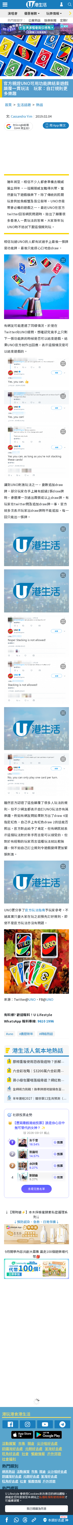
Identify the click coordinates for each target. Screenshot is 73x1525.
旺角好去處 (10, 1453)
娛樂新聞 (50, 20)
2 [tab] (31, 25)
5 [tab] (44, 25)
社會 (25, 1453)
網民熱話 (8, 1471)
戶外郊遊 (54, 1453)
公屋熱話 (34, 20)
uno (10, 1034)
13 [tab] (37, 34)
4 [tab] (40, 25)
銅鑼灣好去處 (12, 1448)
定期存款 (66, 20)
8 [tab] (31, 29)
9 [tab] (35, 29)
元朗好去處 (33, 1448)
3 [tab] (35, 25)
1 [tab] (27, 25)
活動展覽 (9, 1443)
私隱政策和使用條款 (52, 1497)
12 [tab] (48, 29)
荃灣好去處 (53, 1448)
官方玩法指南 (35, 910)
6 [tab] (48, 25)
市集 (21, 1443)
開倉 (31, 1443)
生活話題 (24, 104)
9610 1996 (46, 1021)
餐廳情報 (38, 1453)
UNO (32, 999)
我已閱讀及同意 (36, 1508)
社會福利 (9, 1458)
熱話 (39, 104)
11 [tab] (44, 29)
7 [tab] (27, 29)
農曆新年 (27, 1034)
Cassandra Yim (21, 116)
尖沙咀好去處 (47, 1443)
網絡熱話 (47, 1034)
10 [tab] (40, 29)
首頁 (8, 104)
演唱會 (12, 13)
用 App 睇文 (57, 125)
